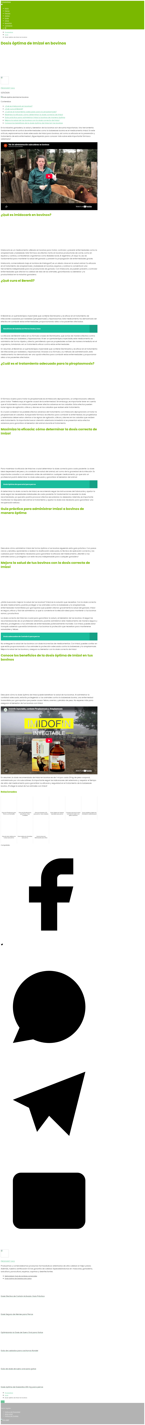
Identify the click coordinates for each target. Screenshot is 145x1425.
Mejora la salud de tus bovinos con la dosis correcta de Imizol (32, 120)
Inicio (7, 8)
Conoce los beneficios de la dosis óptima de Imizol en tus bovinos (34, 123)
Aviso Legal (9, 1414)
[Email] (49, 1248)
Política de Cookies (11, 1416)
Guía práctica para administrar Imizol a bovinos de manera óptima (35, 117)
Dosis (7, 18)
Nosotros (8, 23)
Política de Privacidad (12, 1412)
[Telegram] (49, 1151)
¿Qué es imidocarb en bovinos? (18, 106)
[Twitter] (15, 957)
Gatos (7, 16)
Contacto (8, 26)
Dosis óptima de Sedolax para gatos (18, 1278)
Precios (7, 13)
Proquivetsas (6, 2)
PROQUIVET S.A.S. (8, 88)
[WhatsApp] (49, 1054)
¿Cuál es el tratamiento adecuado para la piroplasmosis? (31, 112)
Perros (7, 11)
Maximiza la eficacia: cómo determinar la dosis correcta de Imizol (34, 114)
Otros (7, 21)
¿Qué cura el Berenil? (14, 109)
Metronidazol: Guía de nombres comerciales (21, 1276)
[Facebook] (49, 942)
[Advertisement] (49, 62)
